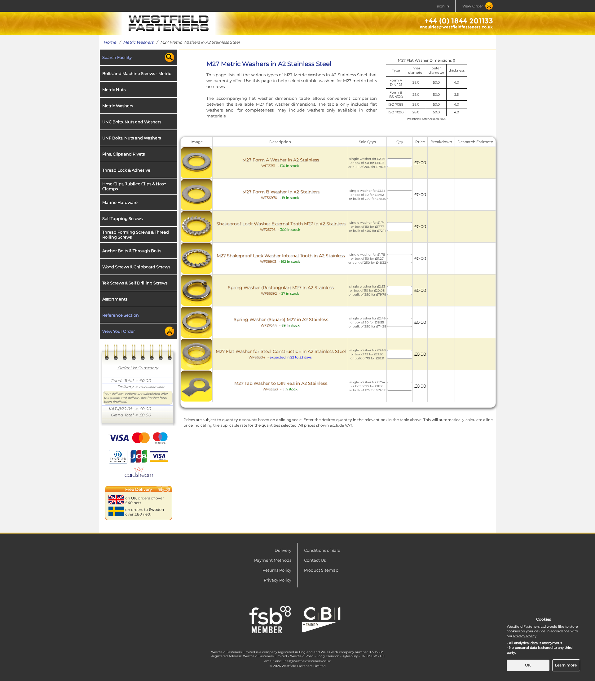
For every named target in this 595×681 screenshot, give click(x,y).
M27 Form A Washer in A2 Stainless (280, 162)
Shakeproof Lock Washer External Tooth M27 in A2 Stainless (281, 226)
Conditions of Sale (322, 550)
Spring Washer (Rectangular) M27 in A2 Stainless (281, 290)
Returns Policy (276, 570)
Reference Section (120, 315)
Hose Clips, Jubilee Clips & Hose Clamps (134, 186)
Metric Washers (138, 42)
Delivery (283, 550)
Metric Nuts (114, 89)
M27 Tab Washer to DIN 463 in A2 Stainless (280, 385)
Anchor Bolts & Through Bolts (131, 250)
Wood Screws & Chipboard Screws (136, 266)
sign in (443, 6)
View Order (472, 6)
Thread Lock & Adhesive (126, 170)
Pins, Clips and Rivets (123, 154)
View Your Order (118, 331)
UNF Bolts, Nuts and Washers (131, 137)
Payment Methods (272, 560)
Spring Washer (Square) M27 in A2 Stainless (281, 322)
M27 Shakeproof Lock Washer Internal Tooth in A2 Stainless (281, 258)
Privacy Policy (277, 580)
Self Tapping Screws (122, 218)
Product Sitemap (321, 570)
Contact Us (315, 560)
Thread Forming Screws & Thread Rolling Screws (135, 234)
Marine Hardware (120, 202)
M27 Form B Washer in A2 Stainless (281, 194)
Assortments (114, 299)
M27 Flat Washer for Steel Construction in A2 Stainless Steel (281, 354)
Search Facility (117, 57)
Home (110, 42)
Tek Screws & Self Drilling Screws (134, 282)
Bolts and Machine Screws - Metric (136, 73)
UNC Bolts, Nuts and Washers (131, 121)
